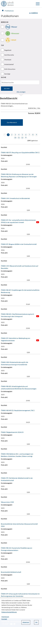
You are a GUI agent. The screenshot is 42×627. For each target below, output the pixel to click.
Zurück (34, 13)
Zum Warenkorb (12, 122)
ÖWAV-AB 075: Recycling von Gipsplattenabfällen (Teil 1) (20, 152)
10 (15, 138)
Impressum (5, 617)
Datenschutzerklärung (9, 612)
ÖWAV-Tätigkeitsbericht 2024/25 (12, 432)
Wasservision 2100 (7, 502)
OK (36, 622)
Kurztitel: (4, 147)
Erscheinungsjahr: (7, 155)
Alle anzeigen (21, 92)
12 (22, 138)
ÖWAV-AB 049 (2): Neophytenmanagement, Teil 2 (17, 410)
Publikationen (9, 11)
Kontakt (4, 619)
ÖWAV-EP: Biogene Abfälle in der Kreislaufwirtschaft (19, 244)
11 (19, 138)
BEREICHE (4, 22)
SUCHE (3, 77)
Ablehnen (26, 622)
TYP (2, 45)
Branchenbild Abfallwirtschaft (11, 572)
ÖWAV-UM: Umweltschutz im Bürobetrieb (15, 198)
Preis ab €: (4, 161)
